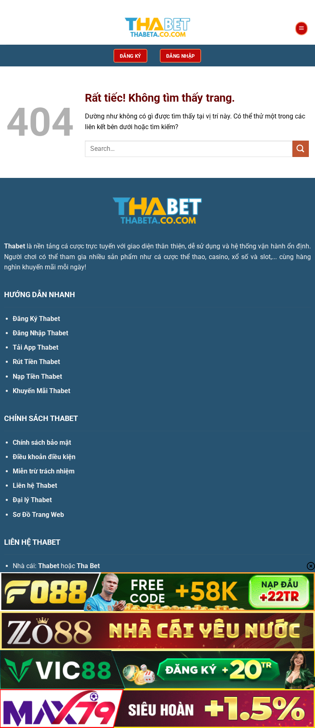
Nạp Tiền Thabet (37, 376)
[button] (301, 28)
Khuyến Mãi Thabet (41, 391)
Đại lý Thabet (32, 500)
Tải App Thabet (35, 347)
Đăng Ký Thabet (36, 319)
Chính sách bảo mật (42, 442)
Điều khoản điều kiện (44, 457)
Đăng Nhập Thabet (40, 333)
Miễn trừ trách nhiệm (44, 471)
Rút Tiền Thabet (36, 362)
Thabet (14, 246)
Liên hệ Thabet (35, 485)
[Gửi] (300, 149)
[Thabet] (157, 28)
